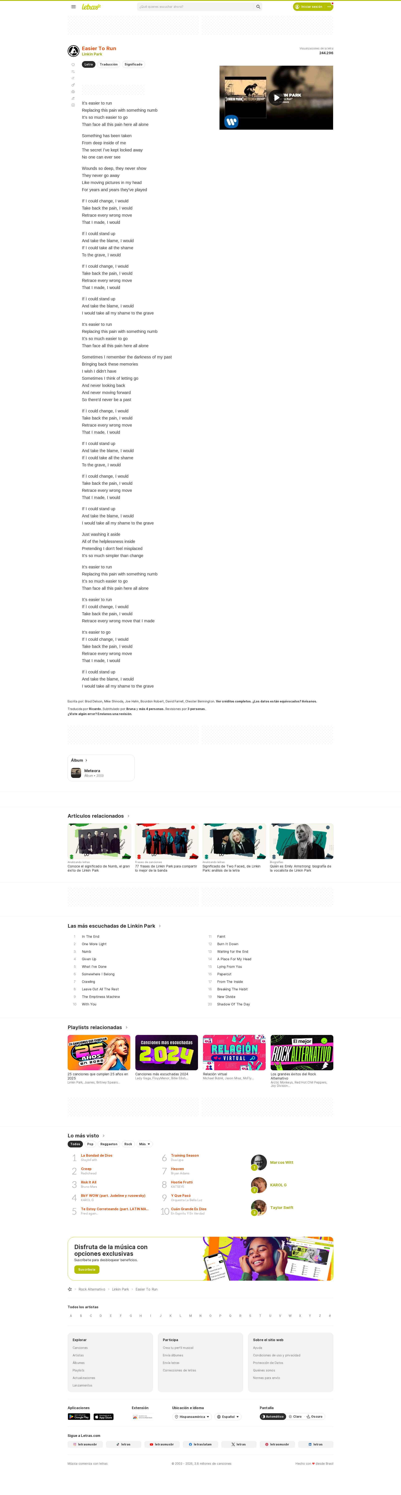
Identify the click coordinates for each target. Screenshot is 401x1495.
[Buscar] (258, 7)
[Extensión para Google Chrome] (143, 1416)
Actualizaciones (84, 1378)
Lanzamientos (83, 1385)
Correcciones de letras (179, 1370)
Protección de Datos (268, 1363)
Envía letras (171, 1363)
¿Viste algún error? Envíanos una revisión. (100, 714)
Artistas (78, 1355)
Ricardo (95, 709)
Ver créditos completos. (233, 701)
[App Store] (104, 1416)
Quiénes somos (264, 1370)
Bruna (131, 709)
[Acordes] (73, 85)
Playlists (78, 1370)
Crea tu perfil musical (178, 1347)
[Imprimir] (73, 92)
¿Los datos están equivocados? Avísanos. (285, 701)
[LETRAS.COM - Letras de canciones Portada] (91, 7)
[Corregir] (73, 98)
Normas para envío (266, 1378)
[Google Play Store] (79, 1416)
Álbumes (79, 1363)
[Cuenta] (329, 7)
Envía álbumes (173, 1355)
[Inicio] (70, 1289)
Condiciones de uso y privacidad (276, 1355)
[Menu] (73, 7)
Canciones (80, 1347)
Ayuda (257, 1347)
